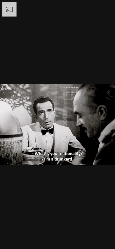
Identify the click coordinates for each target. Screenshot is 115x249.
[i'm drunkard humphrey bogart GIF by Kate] (57, 124)
